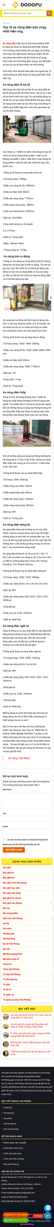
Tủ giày (6, 984)
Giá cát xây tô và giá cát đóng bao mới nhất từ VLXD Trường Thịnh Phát (29, 1025)
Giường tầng (9, 938)
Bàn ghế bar (9, 877)
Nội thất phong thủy (12, 954)
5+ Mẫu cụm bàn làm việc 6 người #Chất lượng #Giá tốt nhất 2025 (30, 1034)
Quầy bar (7, 964)
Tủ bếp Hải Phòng (11, 974)
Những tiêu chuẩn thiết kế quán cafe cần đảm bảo (30, 1043)
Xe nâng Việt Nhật (18, 758)
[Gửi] (49, 13)
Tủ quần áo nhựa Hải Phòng (16, 999)
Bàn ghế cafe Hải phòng (15, 882)
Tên (4, 813)
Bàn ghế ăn (8, 872)
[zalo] (47, 1208)
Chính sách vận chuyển (14, 1142)
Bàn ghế (7, 867)
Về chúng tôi (8, 1113)
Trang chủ (7, 1107)
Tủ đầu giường (10, 979)
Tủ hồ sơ (7, 989)
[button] (3, 4)
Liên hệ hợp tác (9, 1124)
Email (5, 826)
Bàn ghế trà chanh (12, 898)
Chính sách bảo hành (12, 1153)
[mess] (47, 1215)
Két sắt (6, 949)
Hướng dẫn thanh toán (13, 1148)
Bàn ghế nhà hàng (12, 893)
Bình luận (7, 789)
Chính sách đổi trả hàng (13, 1159)
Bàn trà (6, 908)
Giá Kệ (6, 923)
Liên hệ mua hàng (11, 1129)
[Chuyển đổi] (51, 903)
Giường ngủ (8, 933)
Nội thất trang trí (11, 959)
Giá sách (7, 928)
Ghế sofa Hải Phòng (13, 918)
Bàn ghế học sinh (11, 888)
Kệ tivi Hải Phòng (11, 943)
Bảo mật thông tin (11, 1164)
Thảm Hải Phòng (11, 969)
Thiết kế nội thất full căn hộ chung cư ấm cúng (30, 1053)
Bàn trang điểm (10, 913)
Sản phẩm (7, 1118)
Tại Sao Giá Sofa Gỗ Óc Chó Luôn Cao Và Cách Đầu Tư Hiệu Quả (30, 1016)
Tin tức (6, 23)
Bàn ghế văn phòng (12, 903)
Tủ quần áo (8, 994)
